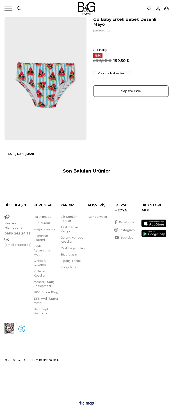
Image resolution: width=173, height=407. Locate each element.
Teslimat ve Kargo (69, 229)
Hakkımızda (42, 216)
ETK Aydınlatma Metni (46, 300)
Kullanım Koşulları (40, 273)
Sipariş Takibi (71, 261)
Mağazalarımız (44, 229)
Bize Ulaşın (69, 254)
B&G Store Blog (46, 292)
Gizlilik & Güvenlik (40, 263)
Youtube (127, 237)
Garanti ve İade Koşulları (72, 239)
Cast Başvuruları (73, 248)
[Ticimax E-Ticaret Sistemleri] (87, 403)
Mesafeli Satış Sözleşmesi (44, 284)
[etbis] (9, 328)
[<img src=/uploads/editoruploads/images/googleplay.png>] (153, 233)
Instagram (127, 230)
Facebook (126, 222)
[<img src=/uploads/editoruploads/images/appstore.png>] (153, 223)
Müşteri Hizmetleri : (18, 228)
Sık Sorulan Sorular (69, 218)
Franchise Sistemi (41, 237)
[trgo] (21, 328)
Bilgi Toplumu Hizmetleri (44, 311)
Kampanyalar (97, 216)
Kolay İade (69, 267)
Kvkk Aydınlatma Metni (42, 250)
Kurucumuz (42, 223)
